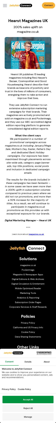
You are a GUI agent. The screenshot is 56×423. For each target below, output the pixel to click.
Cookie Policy (28, 332)
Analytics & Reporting (28, 297)
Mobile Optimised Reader (28, 288)
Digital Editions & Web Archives (28, 279)
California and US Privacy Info (28, 327)
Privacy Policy (28, 322)
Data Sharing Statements (28, 336)
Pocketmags (28, 269)
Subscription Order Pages (28, 302)
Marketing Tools (28, 293)
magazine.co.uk (36, 234)
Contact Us (48, 6)
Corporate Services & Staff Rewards (28, 307)
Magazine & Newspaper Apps (28, 274)
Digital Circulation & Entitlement (28, 283)
